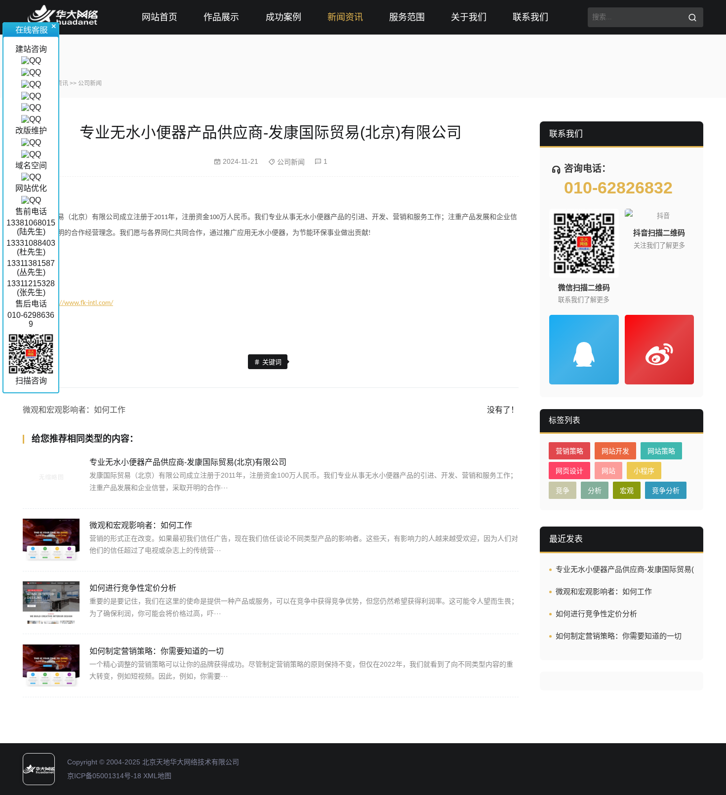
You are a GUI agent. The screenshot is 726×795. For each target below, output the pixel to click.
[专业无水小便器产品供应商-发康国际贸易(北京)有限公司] (51, 476)
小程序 (644, 471)
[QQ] (584, 349)
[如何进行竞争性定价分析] (51, 602)
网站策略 (661, 451)
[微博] (659, 349)
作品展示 (221, 17)
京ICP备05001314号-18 (104, 776)
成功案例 (283, 17)
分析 (595, 490)
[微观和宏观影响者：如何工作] (51, 540)
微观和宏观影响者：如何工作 (74, 410)
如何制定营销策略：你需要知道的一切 (156, 651)
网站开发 (615, 451)
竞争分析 (666, 490)
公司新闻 (90, 83)
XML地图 (157, 776)
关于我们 (468, 17)
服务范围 (407, 17)
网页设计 (569, 471)
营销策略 (569, 451)
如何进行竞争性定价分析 (132, 588)
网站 (608, 471)
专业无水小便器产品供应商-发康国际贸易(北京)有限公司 (187, 462)
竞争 (562, 490)
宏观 (627, 490)
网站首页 (159, 17)
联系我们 (530, 17)
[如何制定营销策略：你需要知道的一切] (51, 665)
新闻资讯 (345, 17)
